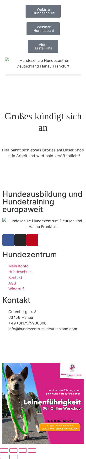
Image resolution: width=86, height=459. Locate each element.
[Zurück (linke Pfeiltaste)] (4, 457)
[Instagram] (20, 240)
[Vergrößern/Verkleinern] (4, 450)
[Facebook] (8, 240)
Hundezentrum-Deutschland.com (37, 349)
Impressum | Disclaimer (23, 339)
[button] (43, 75)
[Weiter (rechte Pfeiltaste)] (13, 457)
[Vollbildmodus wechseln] (13, 450)
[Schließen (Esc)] (32, 450)
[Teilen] (23, 450)
